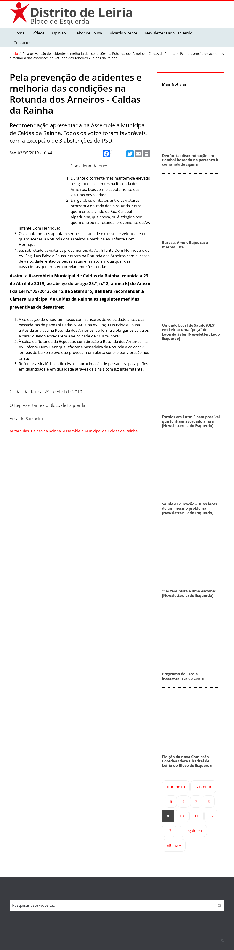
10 (181, 816)
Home (19, 33)
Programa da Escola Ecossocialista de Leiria (183, 676)
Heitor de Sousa (88, 33)
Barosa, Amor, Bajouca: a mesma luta (185, 244)
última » (174, 845)
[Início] (20, 13)
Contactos (22, 42)
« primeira (176, 786)
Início (14, 53)
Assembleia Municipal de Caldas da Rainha (100, 430)
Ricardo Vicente (123, 33)
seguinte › (193, 830)
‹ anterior (203, 786)
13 (169, 830)
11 (196, 816)
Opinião (59, 33)
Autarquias (19, 430)
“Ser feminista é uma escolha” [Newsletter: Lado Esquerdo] (189, 593)
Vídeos (38, 33)
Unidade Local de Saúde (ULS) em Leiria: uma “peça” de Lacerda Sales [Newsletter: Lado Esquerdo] (191, 332)
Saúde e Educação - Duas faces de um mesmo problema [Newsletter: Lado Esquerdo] (189, 508)
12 (211, 816)
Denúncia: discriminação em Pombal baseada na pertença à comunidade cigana (190, 160)
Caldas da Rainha (46, 430)
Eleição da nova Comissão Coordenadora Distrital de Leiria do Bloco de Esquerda (187, 761)
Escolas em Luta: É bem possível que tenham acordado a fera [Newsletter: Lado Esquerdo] (191, 421)
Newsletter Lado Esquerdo (168, 33)
